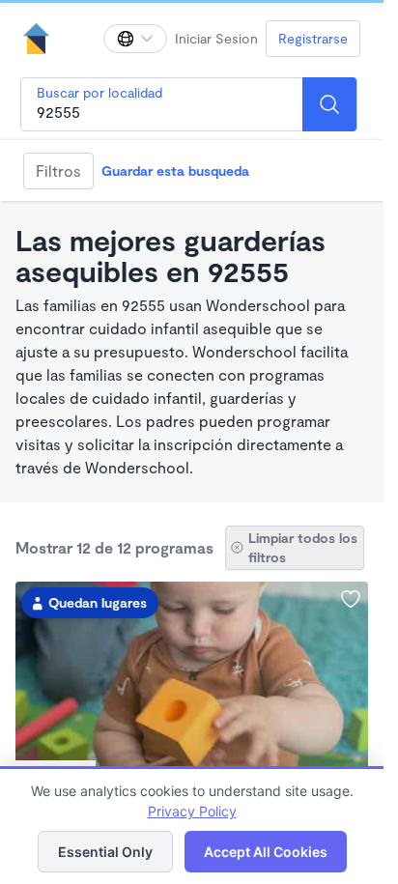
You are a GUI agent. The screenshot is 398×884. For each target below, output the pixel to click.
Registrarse (313, 38)
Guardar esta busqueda (175, 170)
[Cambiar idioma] (135, 38)
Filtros (58, 170)
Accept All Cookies (265, 851)
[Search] (329, 104)
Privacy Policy (192, 811)
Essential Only (105, 851)
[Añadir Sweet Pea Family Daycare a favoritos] (350, 599)
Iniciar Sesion (216, 38)
